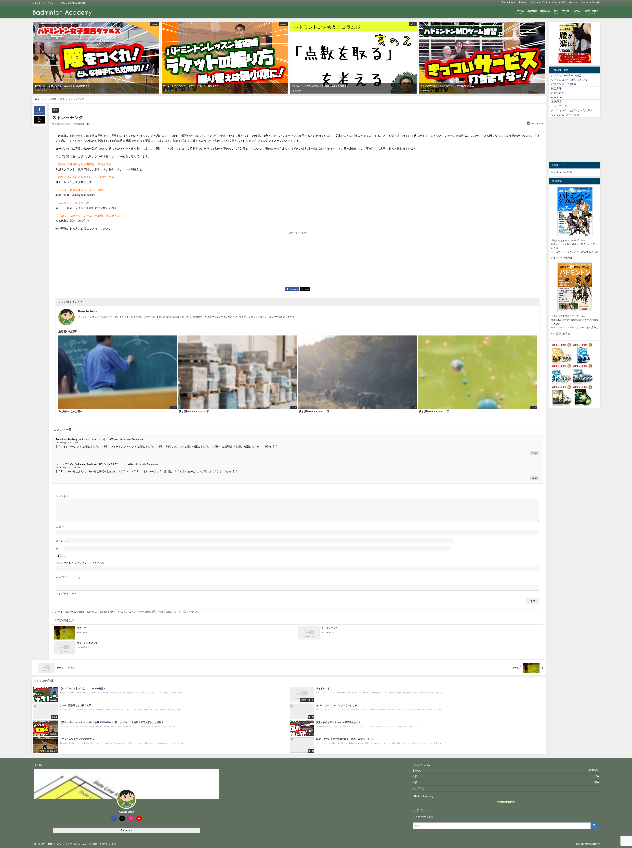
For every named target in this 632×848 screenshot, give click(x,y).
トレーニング (559, 106)
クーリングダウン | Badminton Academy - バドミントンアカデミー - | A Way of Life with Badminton (107, 464)
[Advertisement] (176, 259)
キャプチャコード (66, 593)
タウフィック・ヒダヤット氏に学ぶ (572, 110)
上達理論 (556, 101)
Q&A (563, 2)
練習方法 (556, 88)
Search (584, 2)
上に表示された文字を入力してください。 (81, 562)
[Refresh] (79, 577)
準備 (55, 110)
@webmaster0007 (561, 172)
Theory (512, 2)
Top (503, 2)
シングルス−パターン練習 (566, 75)
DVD (533, 2)
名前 (60, 526)
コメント (62, 496)
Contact (595, 2)
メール (61, 541)
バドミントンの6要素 (563, 84)
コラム (554, 2)
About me (556, 97)
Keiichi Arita (537, 124)
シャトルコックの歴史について (569, 79)
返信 (534, 453)
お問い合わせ (559, 93)
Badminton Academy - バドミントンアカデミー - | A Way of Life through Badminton (99, 439)
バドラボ (543, 2)
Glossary (573, 2)
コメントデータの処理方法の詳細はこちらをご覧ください (163, 611)
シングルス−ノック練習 (565, 114)
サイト (60, 549)
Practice (523, 2)
